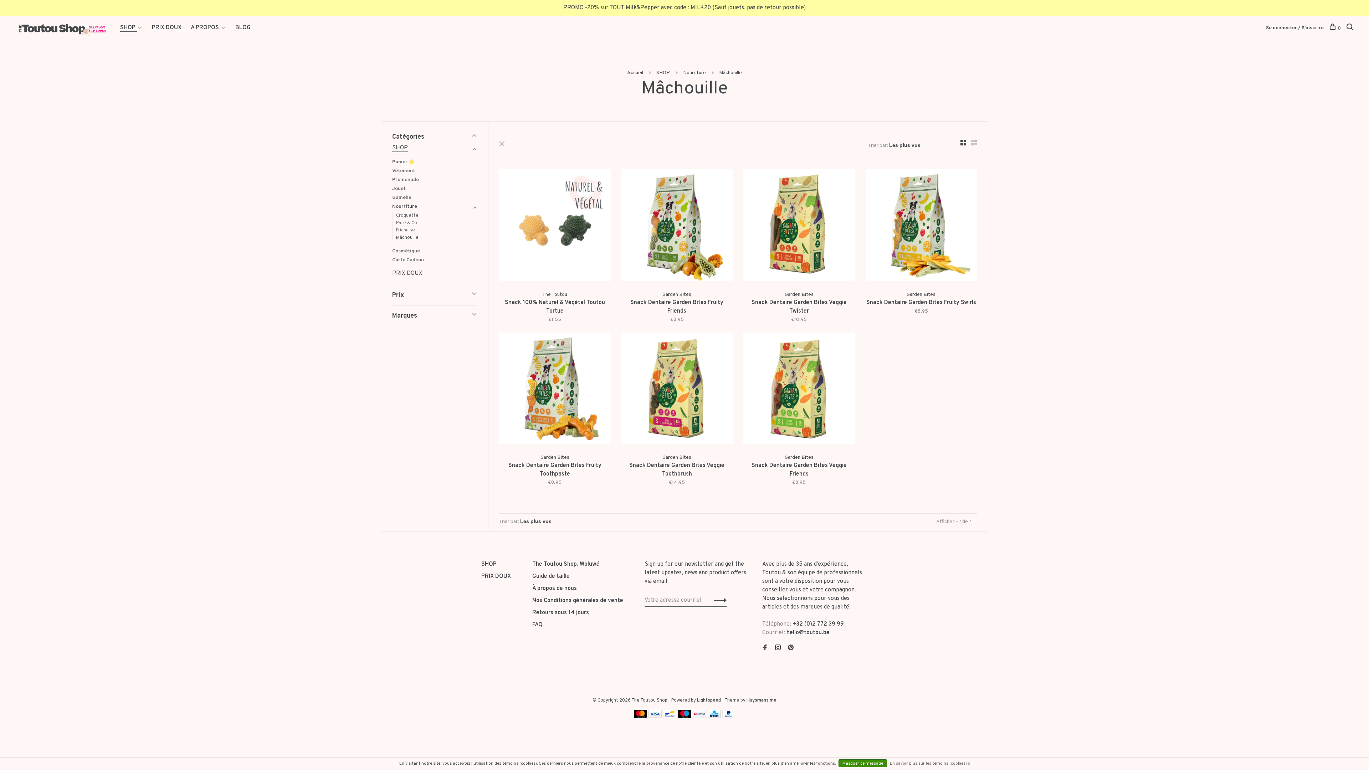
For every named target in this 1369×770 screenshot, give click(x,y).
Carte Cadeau (408, 260)
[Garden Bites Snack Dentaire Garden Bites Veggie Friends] (799, 390)
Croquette (407, 216)
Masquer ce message (862, 763)
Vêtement (403, 171)
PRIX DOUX (166, 27)
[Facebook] (765, 648)
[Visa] (655, 716)
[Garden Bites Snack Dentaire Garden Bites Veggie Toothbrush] (677, 390)
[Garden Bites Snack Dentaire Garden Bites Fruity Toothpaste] (555, 390)
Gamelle (401, 198)
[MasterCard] (640, 716)
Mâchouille (730, 73)
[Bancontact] (669, 716)
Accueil (635, 73)
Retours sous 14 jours (560, 612)
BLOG (243, 27)
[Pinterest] (791, 648)
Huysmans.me (761, 700)
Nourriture (694, 73)
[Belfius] (699, 716)
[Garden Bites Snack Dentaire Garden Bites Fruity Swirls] (921, 226)
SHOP (128, 27)
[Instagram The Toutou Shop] (778, 648)
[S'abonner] (718, 600)
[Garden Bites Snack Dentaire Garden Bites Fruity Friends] (677, 226)
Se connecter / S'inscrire (1295, 28)
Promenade (405, 180)
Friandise (405, 230)
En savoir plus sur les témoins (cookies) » (930, 763)
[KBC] (714, 716)
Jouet (399, 189)
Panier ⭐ (403, 162)
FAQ (537, 624)
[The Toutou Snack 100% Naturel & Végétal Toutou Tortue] (555, 226)
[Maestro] (684, 716)
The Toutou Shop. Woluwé (566, 564)
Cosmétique (406, 251)
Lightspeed (709, 700)
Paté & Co (406, 223)
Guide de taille (551, 576)
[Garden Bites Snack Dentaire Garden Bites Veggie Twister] (799, 226)
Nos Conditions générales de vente (577, 600)
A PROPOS (205, 27)
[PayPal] (728, 716)
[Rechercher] (1351, 28)
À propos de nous (554, 588)
